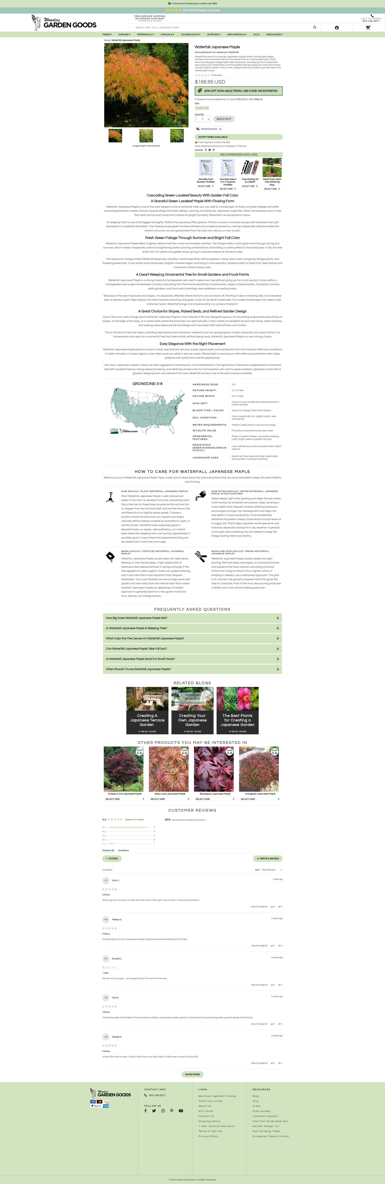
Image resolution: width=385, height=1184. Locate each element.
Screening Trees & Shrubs (271, 1136)
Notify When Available (213, 137)
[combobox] (224, 28)
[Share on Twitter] (209, 150)
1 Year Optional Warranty (216, 1126)
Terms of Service (210, 1131)
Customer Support (265, 1116)
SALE (256, 34)
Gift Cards (206, 1111)
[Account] (337, 28)
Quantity (199, 114)
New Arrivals (236, 34)
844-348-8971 (371, 21)
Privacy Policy (209, 1136)
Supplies (213, 34)
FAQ (255, 1101)
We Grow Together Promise (217, 1096)
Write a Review (271, 859)
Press (257, 1106)
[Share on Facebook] (205, 150)
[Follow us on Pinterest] (171, 1111)
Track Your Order (211, 1101)
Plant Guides (262, 1111)
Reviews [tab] (108, 851)
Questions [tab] (123, 851)
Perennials (144, 34)
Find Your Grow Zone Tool (270, 1121)
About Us (205, 1106)
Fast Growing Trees (266, 1131)
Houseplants (190, 34)
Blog (256, 1096)
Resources (273, 34)
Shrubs (124, 34)
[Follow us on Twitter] (154, 1111)
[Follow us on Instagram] (163, 1111)
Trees (106, 34)
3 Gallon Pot (202, 108)
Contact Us (206, 1116)
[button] (239, 75)
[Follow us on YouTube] (181, 1111)
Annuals (167, 34)
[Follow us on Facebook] (145, 1111)
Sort (257, 870)
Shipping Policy (209, 1121)
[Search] (314, 27)
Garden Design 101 (266, 1126)
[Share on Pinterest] (214, 150)
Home (107, 40)
